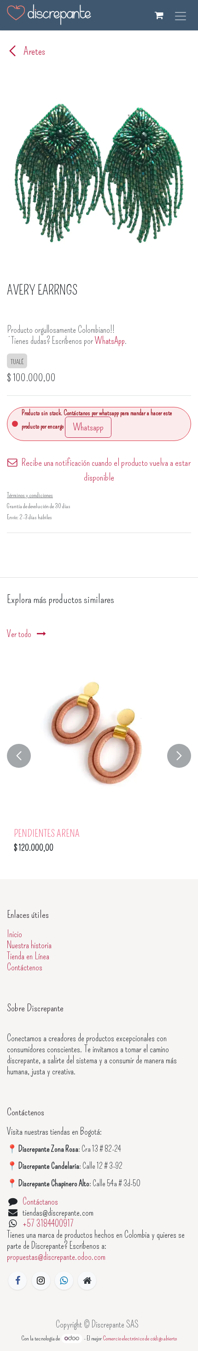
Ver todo (20, 633)
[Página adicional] (87, 1280)
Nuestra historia (29, 945)
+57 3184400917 (48, 1223)
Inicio (14, 933)
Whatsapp (88, 427)
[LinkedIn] (64, 1280)
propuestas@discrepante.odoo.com (56, 1256)
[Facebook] (17, 1280)
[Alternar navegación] (180, 15)
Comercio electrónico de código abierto (140, 1338)
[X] (41, 1280)
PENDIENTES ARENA (47, 834)
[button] (19, 755)
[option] (99, 755)
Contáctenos (24, 967)
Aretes (33, 51)
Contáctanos (40, 1201)
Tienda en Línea (28, 956)
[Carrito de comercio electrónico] (159, 15)
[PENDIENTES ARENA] (99, 739)
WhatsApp (110, 340)
